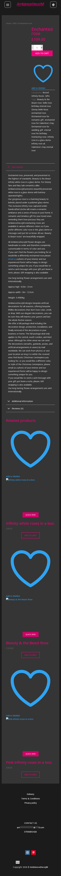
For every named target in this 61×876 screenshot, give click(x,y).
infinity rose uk (38, 143)
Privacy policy (30, 802)
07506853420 (30, 831)
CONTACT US (30, 823)
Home (8, 23)
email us (12, 259)
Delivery (30, 794)
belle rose (47, 102)
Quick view (31, 515)
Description (17, 167)
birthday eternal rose (41, 106)
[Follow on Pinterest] (33, 852)
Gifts (15, 23)
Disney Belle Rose (39, 109)
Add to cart (42, 53)
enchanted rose (38, 113)
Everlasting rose (38, 136)
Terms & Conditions (30, 798)
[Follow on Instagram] (27, 852)
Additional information (22, 401)
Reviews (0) (17, 408)
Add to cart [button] (30, 535)
